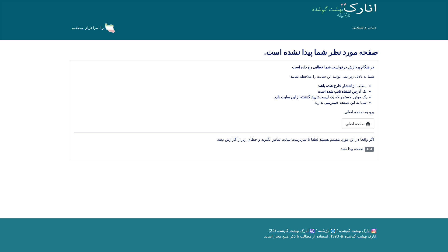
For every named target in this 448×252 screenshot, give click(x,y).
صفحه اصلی (356, 123)
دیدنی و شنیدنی (364, 27)
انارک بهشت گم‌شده (354, 230)
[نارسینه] (333, 230)
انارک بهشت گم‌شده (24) (288, 230)
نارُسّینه (323, 230)
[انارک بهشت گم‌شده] (373, 230)
